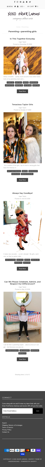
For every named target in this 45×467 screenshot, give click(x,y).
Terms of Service (7, 427)
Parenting (14, 31)
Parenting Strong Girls (27, 174)
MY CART (32, 6)
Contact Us (5, 432)
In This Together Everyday (22, 39)
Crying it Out (10, 82)
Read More (22, 91)
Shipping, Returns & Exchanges (12, 425)
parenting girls (34, 82)
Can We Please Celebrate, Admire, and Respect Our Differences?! (22, 283)
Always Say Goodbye (10, 259)
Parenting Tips (22, 353)
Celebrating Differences (12, 350)
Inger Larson (22, 459)
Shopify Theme (34, 459)
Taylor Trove (36, 85)
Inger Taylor (18, 82)
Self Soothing (27, 85)
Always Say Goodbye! (22, 193)
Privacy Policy (6, 430)
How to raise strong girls (14, 171)
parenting (25, 82)
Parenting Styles (9, 85)
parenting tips (19, 85)
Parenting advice (33, 171)
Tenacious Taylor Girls (22, 105)
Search (4, 423)
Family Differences (24, 350)
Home (18, 27)
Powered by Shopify (29, 461)
